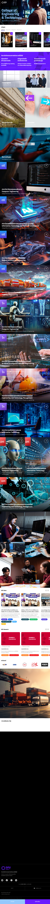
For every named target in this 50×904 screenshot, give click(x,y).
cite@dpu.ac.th (38, 888)
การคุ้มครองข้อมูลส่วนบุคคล (5, 894)
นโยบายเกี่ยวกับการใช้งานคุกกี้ (5, 892)
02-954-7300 (23, 884)
